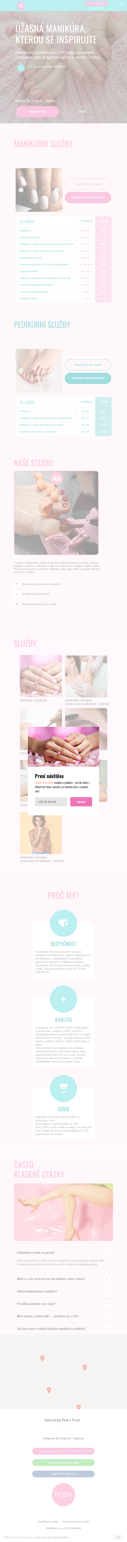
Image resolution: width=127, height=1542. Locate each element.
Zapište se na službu (44, 783)
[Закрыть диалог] (122, 5)
